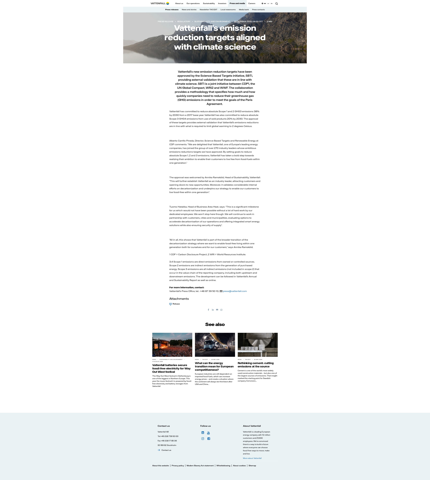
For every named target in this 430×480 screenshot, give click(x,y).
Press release (165, 21)
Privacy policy (178, 465)
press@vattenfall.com (235, 291)
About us (179, 3)
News (154, 359)
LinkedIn (202, 432)
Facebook (208, 438)
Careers (251, 3)
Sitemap (252, 465)
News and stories (189, 10)
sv (268, 3)
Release (176, 304)
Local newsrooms (228, 10)
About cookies (239, 465)
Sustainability (209, 3)
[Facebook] (208, 310)
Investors (222, 3)
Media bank (244, 10)
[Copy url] (221, 310)
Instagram (202, 438)
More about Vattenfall (252, 458)
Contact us (166, 450)
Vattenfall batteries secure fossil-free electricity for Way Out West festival (171, 368)
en (265, 3)
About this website (160, 465)
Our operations (193, 3)
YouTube (208, 432)
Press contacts (258, 10)
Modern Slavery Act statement (200, 465)
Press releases (171, 10)
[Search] (276, 3)
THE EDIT (205, 359)
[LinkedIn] (213, 310)
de (271, 3)
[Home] (160, 3)
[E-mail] (217, 310)
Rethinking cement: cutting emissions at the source (256, 364)
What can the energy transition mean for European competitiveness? (214, 366)
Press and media (237, 3)
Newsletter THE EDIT (208, 10)
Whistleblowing (223, 465)
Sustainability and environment (212, 21)
